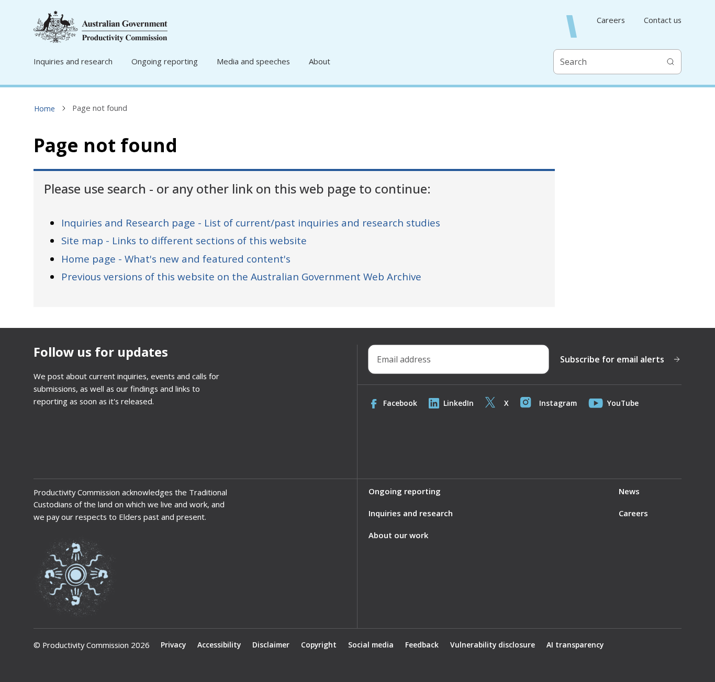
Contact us (663, 20)
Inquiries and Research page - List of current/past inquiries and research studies (250, 223)
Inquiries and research (73, 61)
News (629, 491)
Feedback (422, 645)
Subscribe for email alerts (612, 359)
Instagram (558, 403)
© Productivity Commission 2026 (91, 645)
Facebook (400, 403)
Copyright (319, 645)
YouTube (623, 403)
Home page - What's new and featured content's (176, 259)
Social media (371, 645)
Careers (611, 20)
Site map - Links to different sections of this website (184, 240)
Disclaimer (270, 645)
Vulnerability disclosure (492, 645)
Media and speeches (253, 61)
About (319, 61)
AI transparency (575, 645)
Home (44, 108)
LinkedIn (458, 403)
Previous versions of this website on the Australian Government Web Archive (241, 276)
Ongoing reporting (164, 61)
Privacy (173, 645)
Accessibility (219, 645)
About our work (398, 535)
